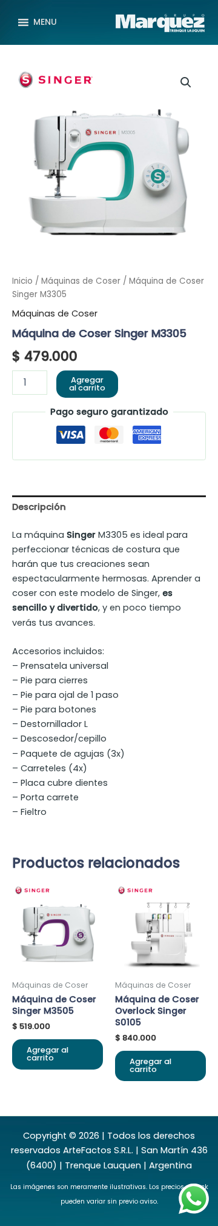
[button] (186, 82)
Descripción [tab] (39, 507)
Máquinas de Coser (81, 281)
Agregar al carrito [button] (47, 1054)
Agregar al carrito (87, 384)
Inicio (22, 281)
